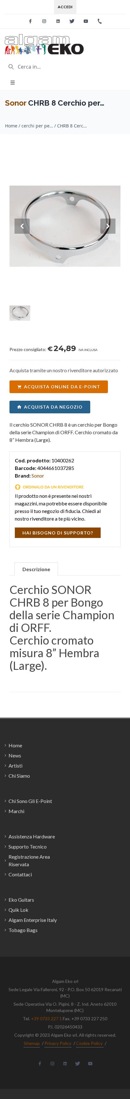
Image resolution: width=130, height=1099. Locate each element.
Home (11, 126)
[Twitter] (72, 21)
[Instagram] (44, 21)
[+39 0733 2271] (100, 21)
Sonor (15, 103)
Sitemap (32, 1043)
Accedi (65, 6)
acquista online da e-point (62, 386)
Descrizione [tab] (36, 569)
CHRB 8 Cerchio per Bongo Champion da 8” (73, 126)
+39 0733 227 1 (46, 1018)
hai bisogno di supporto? (57, 532)
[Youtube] (86, 21)
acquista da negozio (53, 407)
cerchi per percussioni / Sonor (37, 126)
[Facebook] (30, 21)
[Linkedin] (58, 21)
